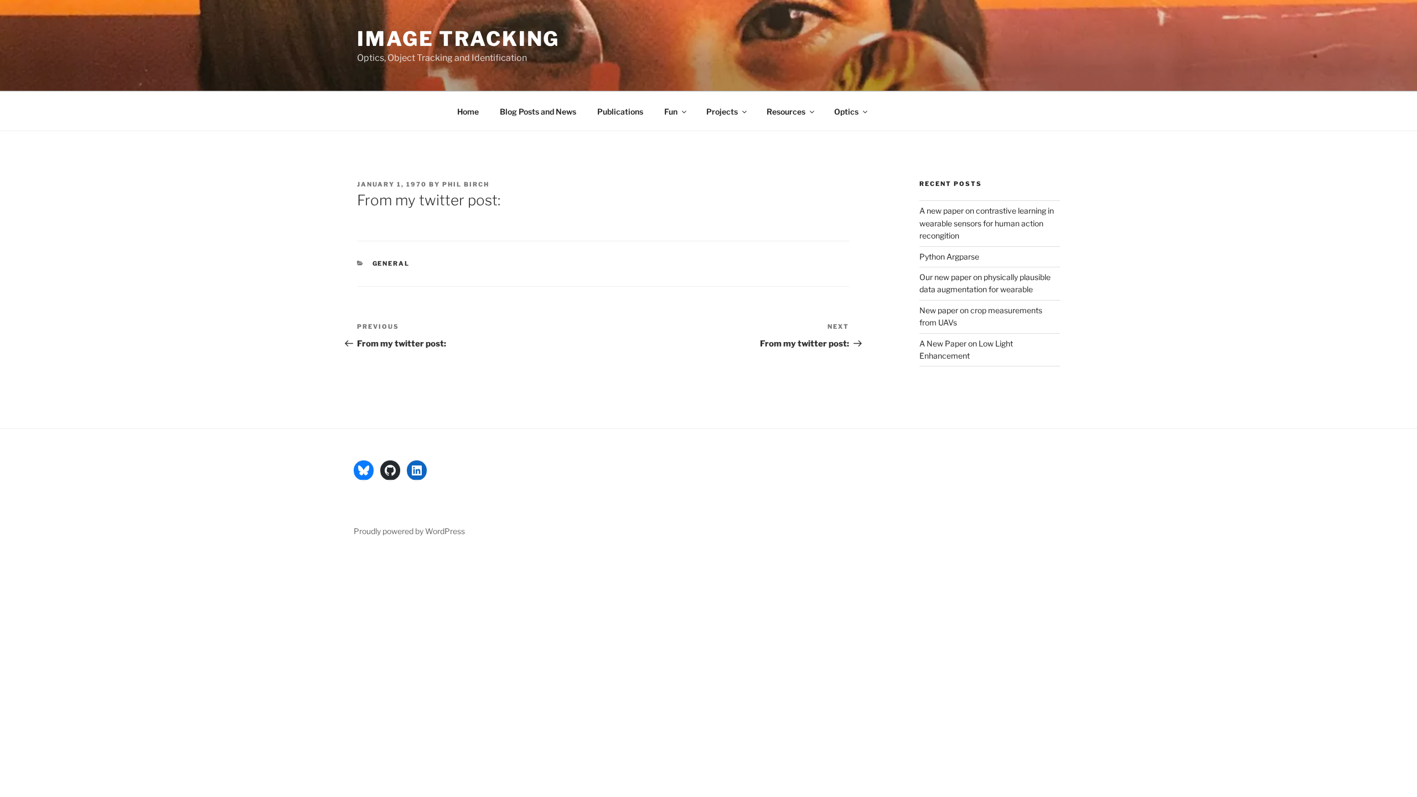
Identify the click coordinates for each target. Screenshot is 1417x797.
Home (468, 111)
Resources (786, 111)
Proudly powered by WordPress (409, 531)
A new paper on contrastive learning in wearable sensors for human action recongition (986, 223)
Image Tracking (458, 39)
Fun (671, 111)
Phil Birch (465, 184)
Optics (846, 111)
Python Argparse (949, 256)
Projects (722, 111)
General (391, 263)
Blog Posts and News (538, 111)
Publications (620, 111)
